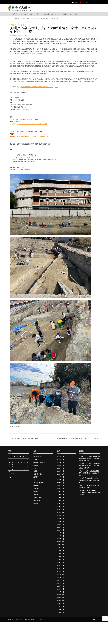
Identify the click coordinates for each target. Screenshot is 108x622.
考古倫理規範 (45, 14)
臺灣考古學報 (54, 14)
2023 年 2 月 (60, 536)
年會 (37, 14)
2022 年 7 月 (60, 556)
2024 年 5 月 (60, 497)
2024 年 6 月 (60, 494)
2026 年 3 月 (60, 465)
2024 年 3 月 (60, 503)
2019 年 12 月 (60, 601)
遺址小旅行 (23, 25)
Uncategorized (37, 456)
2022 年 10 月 (60, 547)
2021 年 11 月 (60, 574)
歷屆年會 (36, 489)
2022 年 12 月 (60, 542)
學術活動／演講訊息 (39, 462)
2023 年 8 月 (60, 521)
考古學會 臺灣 (13, 35)
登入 (9, 2)
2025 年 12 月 (60, 474)
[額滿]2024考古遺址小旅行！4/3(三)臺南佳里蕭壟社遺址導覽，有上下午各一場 (77, 438)
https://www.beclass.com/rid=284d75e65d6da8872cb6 (32, 136)
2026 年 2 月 (60, 468)
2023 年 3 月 (60, 533)
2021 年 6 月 (60, 583)
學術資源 (64, 14)
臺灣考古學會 (21, 8)
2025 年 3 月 (60, 485)
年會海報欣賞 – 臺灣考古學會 (88, 490)
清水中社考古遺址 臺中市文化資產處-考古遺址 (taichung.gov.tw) (39, 87)
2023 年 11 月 (60, 512)
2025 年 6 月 (60, 483)
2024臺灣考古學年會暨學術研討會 (89, 492)
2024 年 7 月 (60, 491)
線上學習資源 (73, 14)
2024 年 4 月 (60, 500)
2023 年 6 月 (60, 527)
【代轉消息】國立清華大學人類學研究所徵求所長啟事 (24, 438)
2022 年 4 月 (60, 565)
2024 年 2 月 (60, 506)
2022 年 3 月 (60, 568)
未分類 (97, 619)
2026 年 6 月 (60, 456)
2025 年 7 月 (60, 480)
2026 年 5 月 (60, 459)
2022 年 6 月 (60, 559)
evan (81, 485)
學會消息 (12, 25)
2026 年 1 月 (60, 471)
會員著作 (36, 485)
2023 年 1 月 (60, 539)
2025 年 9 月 (60, 477)
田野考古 (36, 491)
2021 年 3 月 (60, 589)
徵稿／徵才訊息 (37, 474)
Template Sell (40, 619)
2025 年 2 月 (60, 489)
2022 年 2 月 (60, 571)
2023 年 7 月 (60, 524)
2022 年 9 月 (60, 550)
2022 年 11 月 (60, 544)
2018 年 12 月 (60, 606)
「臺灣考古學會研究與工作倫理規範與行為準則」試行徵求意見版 (89, 458)
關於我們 (15, 14)
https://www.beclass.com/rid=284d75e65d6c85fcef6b (32, 124)
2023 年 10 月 (60, 515)
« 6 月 (9, 477)
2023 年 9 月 (60, 518)
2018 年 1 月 (60, 609)
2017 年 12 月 (60, 612)
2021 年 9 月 (60, 580)
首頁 (94, 619)
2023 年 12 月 (60, 509)
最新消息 (23, 14)
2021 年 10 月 (60, 577)
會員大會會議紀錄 (38, 483)
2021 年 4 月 (60, 586)
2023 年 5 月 (60, 530)
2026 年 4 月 (60, 462)
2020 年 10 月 (60, 598)
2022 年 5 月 (60, 562)
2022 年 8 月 (60, 553)
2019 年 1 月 (60, 603)
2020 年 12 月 (60, 595)
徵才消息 (36, 471)
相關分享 (36, 494)
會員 (31, 14)
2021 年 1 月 (60, 592)
